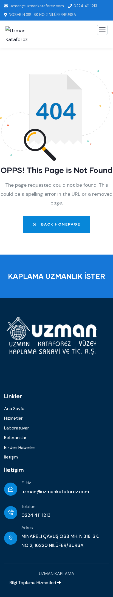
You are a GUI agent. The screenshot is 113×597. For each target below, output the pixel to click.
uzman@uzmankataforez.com (37, 5)
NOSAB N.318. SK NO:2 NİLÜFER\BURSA (42, 14)
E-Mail (27, 483)
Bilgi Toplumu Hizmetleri (30, 583)
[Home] (52, 336)
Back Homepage (60, 224)
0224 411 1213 (85, 5)
